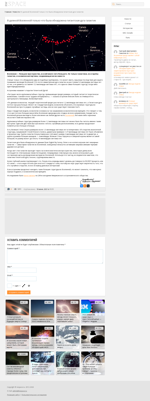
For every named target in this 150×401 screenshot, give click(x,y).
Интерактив (128, 28)
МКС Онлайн (128, 33)
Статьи (128, 23)
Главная (8, 12)
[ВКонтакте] (81, 185)
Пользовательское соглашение (34, 395)
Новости (16, 12)
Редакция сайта (13, 395)
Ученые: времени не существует (128, 102)
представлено (29, 175)
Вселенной (69, 115)
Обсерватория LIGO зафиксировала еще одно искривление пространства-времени (125, 71)
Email (10, 275)
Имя (9, 267)
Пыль (128, 37)
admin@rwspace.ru (20, 391)
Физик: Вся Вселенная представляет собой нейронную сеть (126, 55)
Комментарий (13, 248)
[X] (88, 185)
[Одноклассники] (84, 185)
